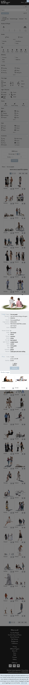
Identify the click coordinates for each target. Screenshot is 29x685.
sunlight (12, 342)
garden (15, 346)
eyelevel (15, 340)
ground (12, 349)
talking (23, 351)
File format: (7, 323)
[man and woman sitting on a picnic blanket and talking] (7, 381)
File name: (8, 320)
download (14, 368)
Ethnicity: (8, 336)
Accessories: (7, 349)
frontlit (16, 342)
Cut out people (13, 314)
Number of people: (6, 330)
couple (11, 351)
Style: (8, 347)
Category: (8, 314)
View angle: (7, 340)
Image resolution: (6, 322)
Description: (7, 316)
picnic (20, 351)
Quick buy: (7, 360)
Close (24, 683)
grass (15, 351)
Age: (9, 334)
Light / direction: (6, 342)
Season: (8, 344)
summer (12, 344)
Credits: (8, 356)
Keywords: (7, 351)
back (11, 340)
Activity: (8, 338)
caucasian (12, 336)
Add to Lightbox (14, 364)
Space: (8, 345)
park (17, 351)
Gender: (8, 332)
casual (11, 347)
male (11, 332)
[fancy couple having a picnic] (21, 381)
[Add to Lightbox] (13, 388)
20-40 (12, 334)
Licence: (8, 327)
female (14, 332)
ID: (9, 318)
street (11, 346)
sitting (11, 338)
